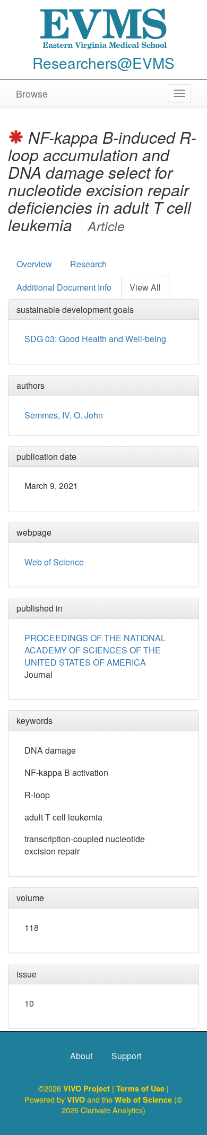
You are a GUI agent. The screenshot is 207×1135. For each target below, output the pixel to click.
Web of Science (54, 562)
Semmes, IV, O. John (63, 415)
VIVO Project (87, 1088)
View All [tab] (145, 287)
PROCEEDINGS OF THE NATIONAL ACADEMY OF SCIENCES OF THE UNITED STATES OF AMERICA (95, 650)
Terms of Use (141, 1088)
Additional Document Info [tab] (63, 287)
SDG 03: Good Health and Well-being (95, 339)
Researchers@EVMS (103, 62)
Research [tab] (88, 264)
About (81, 1056)
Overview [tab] (34, 264)
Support (126, 1056)
